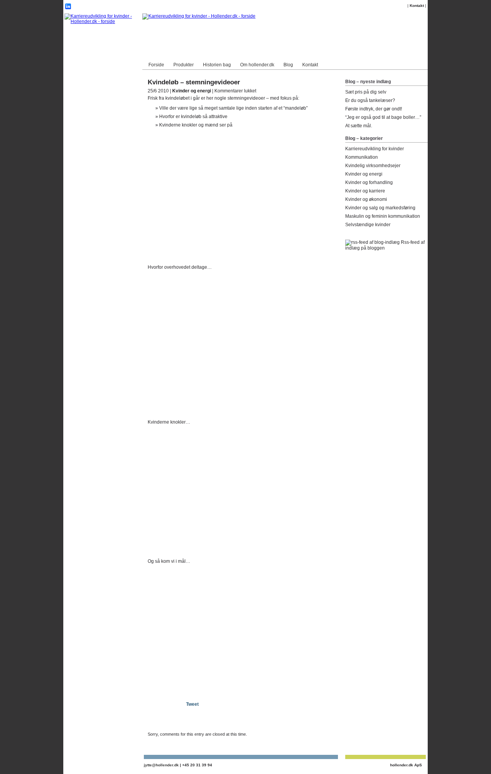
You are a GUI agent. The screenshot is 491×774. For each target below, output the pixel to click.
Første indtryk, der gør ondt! (373, 109)
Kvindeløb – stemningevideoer (194, 82)
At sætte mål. (358, 125)
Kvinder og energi (191, 91)
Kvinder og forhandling (369, 182)
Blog (288, 64)
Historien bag (217, 64)
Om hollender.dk (257, 64)
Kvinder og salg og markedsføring (380, 207)
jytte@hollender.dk (161, 765)
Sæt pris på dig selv (365, 92)
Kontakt (417, 5)
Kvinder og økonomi (366, 199)
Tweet (192, 704)
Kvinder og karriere (365, 191)
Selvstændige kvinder (367, 224)
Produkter (183, 64)
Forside (156, 64)
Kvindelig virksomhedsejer (372, 165)
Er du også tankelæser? (370, 100)
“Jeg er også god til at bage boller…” (383, 117)
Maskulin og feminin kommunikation (382, 216)
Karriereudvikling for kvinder (374, 148)
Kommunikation (361, 157)
